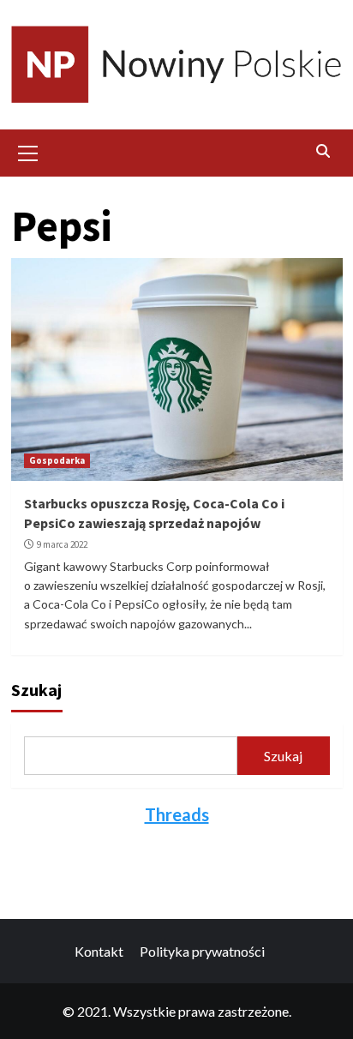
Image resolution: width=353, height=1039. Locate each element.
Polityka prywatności (202, 951)
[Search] (323, 151)
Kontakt (99, 951)
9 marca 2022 (62, 544)
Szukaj (36, 689)
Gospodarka (57, 460)
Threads (177, 814)
